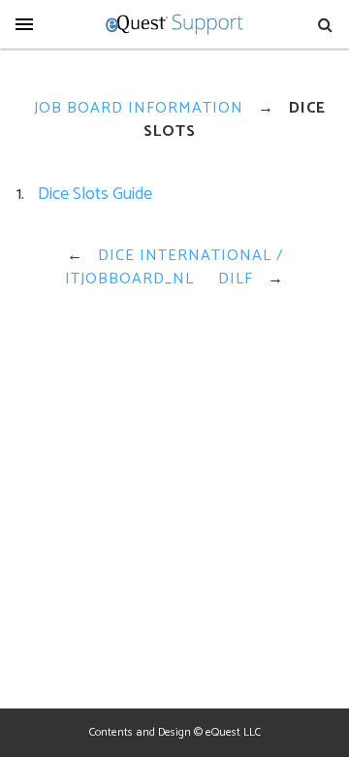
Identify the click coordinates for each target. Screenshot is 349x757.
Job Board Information (138, 108)
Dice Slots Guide (95, 194)
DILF (235, 279)
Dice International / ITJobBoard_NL (174, 267)
